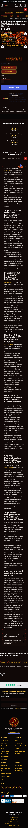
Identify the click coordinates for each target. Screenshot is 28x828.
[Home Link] (6, 5)
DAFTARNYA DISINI (9, 67)
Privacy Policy (18, 708)
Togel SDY (7, 170)
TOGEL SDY (14, 87)
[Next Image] (25, 47)
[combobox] (12, 9)
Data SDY (6, 405)
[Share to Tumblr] (4, 675)
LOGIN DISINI (8, 71)
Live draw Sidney (8, 344)
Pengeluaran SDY (8, 282)
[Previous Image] (2, 47)
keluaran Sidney (8, 467)
